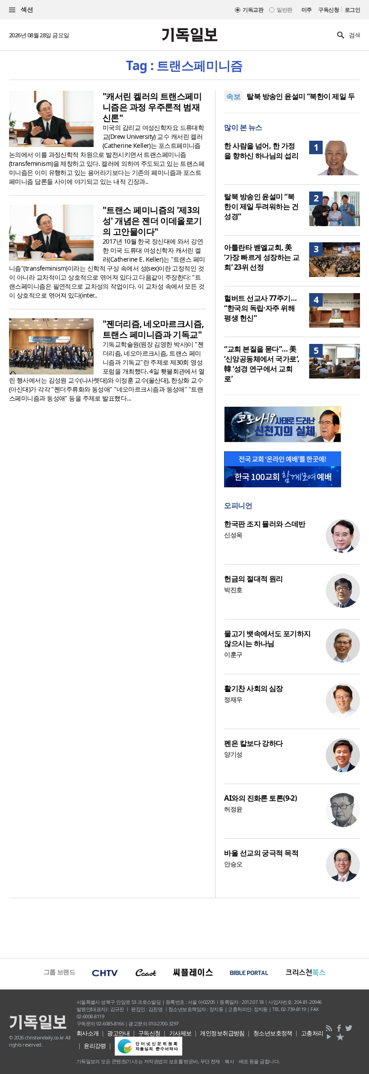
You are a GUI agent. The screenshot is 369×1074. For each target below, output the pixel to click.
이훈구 (233, 654)
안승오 (233, 864)
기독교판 (253, 9)
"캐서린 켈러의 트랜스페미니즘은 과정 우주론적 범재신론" (152, 107)
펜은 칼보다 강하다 (253, 743)
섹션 (26, 9)
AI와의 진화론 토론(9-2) (260, 798)
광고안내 (118, 1033)
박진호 (233, 589)
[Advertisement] (184, 927)
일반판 (284, 9)
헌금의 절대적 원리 (253, 579)
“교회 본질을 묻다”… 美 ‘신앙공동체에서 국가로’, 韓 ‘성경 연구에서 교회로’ (261, 363)
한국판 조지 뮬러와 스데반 (264, 524)
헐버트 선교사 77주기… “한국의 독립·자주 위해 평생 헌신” (260, 308)
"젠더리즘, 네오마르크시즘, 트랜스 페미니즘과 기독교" (153, 329)
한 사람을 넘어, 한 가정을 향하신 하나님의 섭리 (261, 150)
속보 (233, 96)
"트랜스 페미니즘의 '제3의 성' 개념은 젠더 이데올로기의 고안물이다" (152, 220)
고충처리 (312, 1033)
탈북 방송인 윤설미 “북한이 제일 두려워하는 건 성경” (261, 206)
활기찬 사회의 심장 (253, 688)
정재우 (233, 699)
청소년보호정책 (272, 1033)
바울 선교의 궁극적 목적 (261, 853)
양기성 (233, 754)
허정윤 (233, 809)
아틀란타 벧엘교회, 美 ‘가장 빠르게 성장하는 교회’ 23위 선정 (261, 257)
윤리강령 (95, 1046)
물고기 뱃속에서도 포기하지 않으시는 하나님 (267, 638)
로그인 (352, 9)
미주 (307, 9)
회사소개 (87, 1033)
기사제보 (180, 1033)
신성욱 (233, 534)
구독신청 (328, 9)
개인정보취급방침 (222, 1033)
